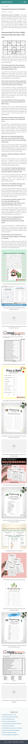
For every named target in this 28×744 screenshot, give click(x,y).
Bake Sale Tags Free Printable (9, 732)
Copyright (22, 741)
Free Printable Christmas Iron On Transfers (12, 728)
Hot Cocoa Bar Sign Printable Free (10, 734)
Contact (9, 741)
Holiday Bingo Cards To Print (9, 714)
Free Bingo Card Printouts (8, 725)
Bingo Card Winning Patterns (9, 721)
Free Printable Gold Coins (8, 719)
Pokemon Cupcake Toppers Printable (11, 730)
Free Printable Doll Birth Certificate (10, 717)
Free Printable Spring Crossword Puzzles (12, 723)
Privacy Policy (15, 741)
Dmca (5, 741)
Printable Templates (6, 2)
